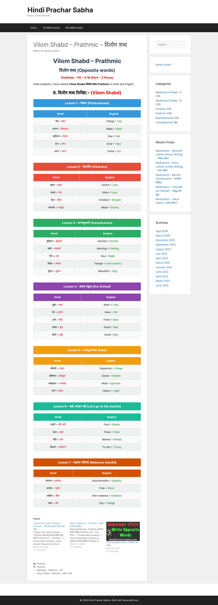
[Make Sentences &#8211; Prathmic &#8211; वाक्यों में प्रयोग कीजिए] (88, 535)
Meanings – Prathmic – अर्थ (49, 570)
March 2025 (163, 262)
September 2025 (166, 244)
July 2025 (161, 253)
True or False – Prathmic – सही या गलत (54, 573)
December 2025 (165, 240)
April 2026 (162, 231)
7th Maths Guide (51, 27)
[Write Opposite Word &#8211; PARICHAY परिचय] (123, 531)
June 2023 (162, 271)
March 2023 (163, 280)
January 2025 (164, 267)
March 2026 (163, 235)
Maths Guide (163, 64)
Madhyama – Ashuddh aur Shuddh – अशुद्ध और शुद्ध (169, 190)
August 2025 (163, 249)
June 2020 (162, 285)
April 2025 (162, 258)
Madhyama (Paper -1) (169, 92)
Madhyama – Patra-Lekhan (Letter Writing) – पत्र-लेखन (169, 166)
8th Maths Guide (74, 27)
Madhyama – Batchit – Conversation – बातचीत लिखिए (169, 178)
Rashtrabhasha (165, 117)
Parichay (161, 108)
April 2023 (162, 276)
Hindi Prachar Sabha (60, 10)
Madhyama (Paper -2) (169, 100)
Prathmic (41, 563)
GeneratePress (130, 600)
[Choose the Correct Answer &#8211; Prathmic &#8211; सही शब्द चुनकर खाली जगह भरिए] (51, 536)
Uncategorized (164, 122)
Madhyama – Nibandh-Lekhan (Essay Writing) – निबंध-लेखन (169, 154)
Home (33, 27)
